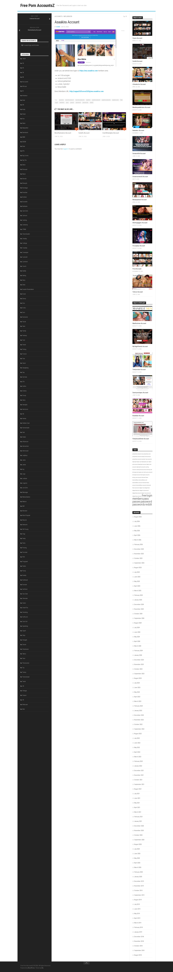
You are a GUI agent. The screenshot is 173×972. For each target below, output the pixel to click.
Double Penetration (28, 289)
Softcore (25, 617)
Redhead (25, 580)
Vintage (24, 691)
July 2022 (137, 738)
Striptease (25, 649)
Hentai (24, 418)
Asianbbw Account (138, 416)
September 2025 (139, 563)
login (56, 102)
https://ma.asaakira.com (88, 71)
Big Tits (24, 160)
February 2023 (138, 706)
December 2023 (139, 660)
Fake (23, 326)
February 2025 (138, 595)
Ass (23, 119)
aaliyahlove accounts (137, 459)
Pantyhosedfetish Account (140, 439)
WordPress (31, 968)
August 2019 (138, 900)
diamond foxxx (145, 477)
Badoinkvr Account (138, 130)
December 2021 (139, 770)
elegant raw (141, 488)
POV (23, 557)
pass (67, 102)
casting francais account (141, 469)
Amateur (24, 95)
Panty (24, 538)
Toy (23, 668)
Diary (23, 280)
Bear (23, 146)
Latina (24, 465)
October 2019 (138, 890)
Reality (24, 575)
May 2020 (137, 858)
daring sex (149, 469)
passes (72, 102)
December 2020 (139, 826)
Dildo (23, 285)
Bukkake (24, 206)
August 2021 (138, 789)
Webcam (25, 704)
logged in (66, 149)
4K (23, 68)
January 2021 (138, 821)
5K (23, 72)
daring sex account (148, 472)
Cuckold (24, 257)
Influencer (68, 16)
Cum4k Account (137, 61)
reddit (91, 102)
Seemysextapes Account (140, 393)
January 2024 (138, 655)
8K (23, 77)
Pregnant (25, 561)
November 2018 (139, 941)
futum (24, 363)
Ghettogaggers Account (139, 223)
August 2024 (138, 623)
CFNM (24, 229)
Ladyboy (24, 455)
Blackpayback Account (139, 200)
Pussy (24, 571)
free (121, 100)
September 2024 (139, 618)
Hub (23, 432)
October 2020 (138, 835)
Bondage (25, 188)
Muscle (24, 520)
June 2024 (137, 632)
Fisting (24, 349)
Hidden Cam (26, 423)
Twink (24, 681)
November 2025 (139, 554)
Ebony (24, 298)
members (62, 102)
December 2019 (139, 881)
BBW (23, 137)
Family (24, 331)
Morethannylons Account (63, 133)
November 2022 (139, 720)
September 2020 (139, 840)
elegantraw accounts (137, 496)
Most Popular (26, 515)
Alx (42, 968)
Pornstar (24, 552)
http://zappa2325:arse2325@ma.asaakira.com (86, 91)
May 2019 (137, 913)
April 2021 (137, 807)
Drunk (24, 294)
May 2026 (137, 531)
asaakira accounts (106, 100)
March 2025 (137, 591)
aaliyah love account (146, 456)
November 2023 (139, 664)
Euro (23, 312)
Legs (23, 474)
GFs (23, 382)
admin (58, 27)
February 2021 (138, 817)
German (24, 377)
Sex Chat (25, 594)
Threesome (25, 663)
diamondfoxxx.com (143, 480)
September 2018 (139, 950)
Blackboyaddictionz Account (141, 107)
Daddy (24, 271)
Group (24, 395)
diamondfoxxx (135, 480)
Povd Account (136, 269)
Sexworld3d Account (139, 153)
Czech (24, 266)
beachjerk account (142, 464)
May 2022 (137, 747)
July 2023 (137, 683)
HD (23, 414)
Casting (24, 220)
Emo (23, 303)
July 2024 (137, 627)
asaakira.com (115, 100)
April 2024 (137, 641)
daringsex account (136, 474)
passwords (85, 102)
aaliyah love (140, 454)
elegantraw (147, 488)
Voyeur (24, 695)
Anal (23, 100)
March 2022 (137, 757)
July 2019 (137, 904)
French (24, 354)
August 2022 (138, 734)
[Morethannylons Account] (66, 121)
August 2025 (138, 567)
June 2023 (137, 687)
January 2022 (138, 766)
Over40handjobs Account (110, 133)
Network (24, 525)
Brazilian (24, 192)
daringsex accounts (145, 474)
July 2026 (137, 521)
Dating (24, 275)
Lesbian (24, 478)
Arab (23, 109)
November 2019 (139, 886)
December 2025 (139, 549)
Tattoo (24, 654)
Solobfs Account (84, 133)
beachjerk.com (145, 461)
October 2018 (138, 946)
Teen (23, 658)
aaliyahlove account (136, 456)
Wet (23, 709)
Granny (24, 391)
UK (23, 686)
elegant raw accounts (146, 493)
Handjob (24, 405)
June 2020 (137, 853)
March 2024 (137, 646)
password (78, 102)
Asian (24, 114)
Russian (24, 584)
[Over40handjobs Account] (114, 121)
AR (23, 105)
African (24, 86)
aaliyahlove (134, 454)
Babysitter (25, 128)
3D (23, 63)
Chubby (24, 238)
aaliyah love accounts (147, 459)
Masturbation (26, 497)
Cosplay (24, 248)
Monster (24, 511)
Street (24, 644)
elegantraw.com (135, 490)
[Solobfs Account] (90, 121)
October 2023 (138, 669)
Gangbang (25, 368)
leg (23, 469)
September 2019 (139, 895)
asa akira (61, 100)
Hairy (23, 400)
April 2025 (137, 586)
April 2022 (137, 752)
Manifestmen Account (139, 323)
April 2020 (137, 863)
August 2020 (138, 844)
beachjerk (134, 461)
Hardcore (25, 409)
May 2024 (137, 637)
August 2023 (138, 678)
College (24, 243)
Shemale (25, 598)
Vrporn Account (137, 38)
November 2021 (139, 775)
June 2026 (137, 526)
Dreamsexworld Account (140, 177)
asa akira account (69, 100)
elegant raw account (144, 490)
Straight (24, 640)
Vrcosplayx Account (138, 246)
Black (24, 174)
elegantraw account (136, 493)
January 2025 (138, 600)
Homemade (25, 428)
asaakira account (96, 100)
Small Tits (25, 608)
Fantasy (24, 335)
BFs (23, 151)
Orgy (23, 534)
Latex (24, 460)
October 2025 (138, 558)
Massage (25, 492)
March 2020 (137, 867)
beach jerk (139, 461)
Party (23, 543)
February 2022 (138, 761)
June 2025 (137, 577)
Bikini (23, 165)
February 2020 (138, 872)
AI (23, 91)
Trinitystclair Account (139, 369)
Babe (23, 123)
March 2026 (137, 540)
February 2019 (138, 927)
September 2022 (139, 729)
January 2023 (138, 710)
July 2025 (137, 572)
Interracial (25, 451)
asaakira (88, 100)
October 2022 (138, 724)
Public (24, 566)
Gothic (24, 386)
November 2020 (139, 830)
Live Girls (25, 488)
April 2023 (137, 697)
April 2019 (137, 918)
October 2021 (138, 780)
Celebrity (25, 225)
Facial (24, 322)
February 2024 (138, 650)
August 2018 (138, 955)
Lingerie (24, 483)
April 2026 (137, 535)
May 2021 (137, 803)
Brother (24, 197)
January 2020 (138, 877)
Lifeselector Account (139, 84)
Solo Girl (24, 621)
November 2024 (139, 609)
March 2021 (137, 812)
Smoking (25, 612)
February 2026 (138, 544)
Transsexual (25, 677)
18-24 (24, 59)
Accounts (58, 16)
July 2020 (137, 849)
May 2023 (137, 692)
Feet (23, 340)
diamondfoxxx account (137, 482)
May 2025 (137, 581)
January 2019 (138, 932)
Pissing (24, 548)
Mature (24, 501)
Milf (23, 506)
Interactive (25, 446)
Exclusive (25, 317)
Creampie (25, 252)
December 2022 (139, 715)
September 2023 (139, 674)
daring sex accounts (136, 477)
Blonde (24, 179)
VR (23, 700)
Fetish (24, 345)
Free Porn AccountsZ (37, 5)
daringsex (134, 472)
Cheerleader (26, 234)
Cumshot (25, 262)
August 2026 (138, 517)
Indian (24, 437)
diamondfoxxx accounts (141, 485)
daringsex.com (140, 472)
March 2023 (137, 701)
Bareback (25, 132)
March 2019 (137, 923)
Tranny (24, 672)
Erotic (24, 308)
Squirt (24, 631)
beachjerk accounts (141, 467)
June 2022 (137, 743)
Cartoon (24, 215)
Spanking (25, 626)
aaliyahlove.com (147, 454)
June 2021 (137, 798)
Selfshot (24, 589)
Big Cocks (25, 155)
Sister (24, 603)
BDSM (24, 142)
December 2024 (139, 604)
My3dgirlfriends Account (140, 346)
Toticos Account (137, 292)
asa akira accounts (80, 100)
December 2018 (139, 937)
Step (23, 635)
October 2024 (138, 614)
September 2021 (139, 784)
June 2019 (137, 909)
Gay (23, 372)
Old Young (25, 529)
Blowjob (24, 183)
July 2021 (137, 793)
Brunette (24, 202)
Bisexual (24, 169)
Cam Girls (25, 211)
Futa (23, 358)
